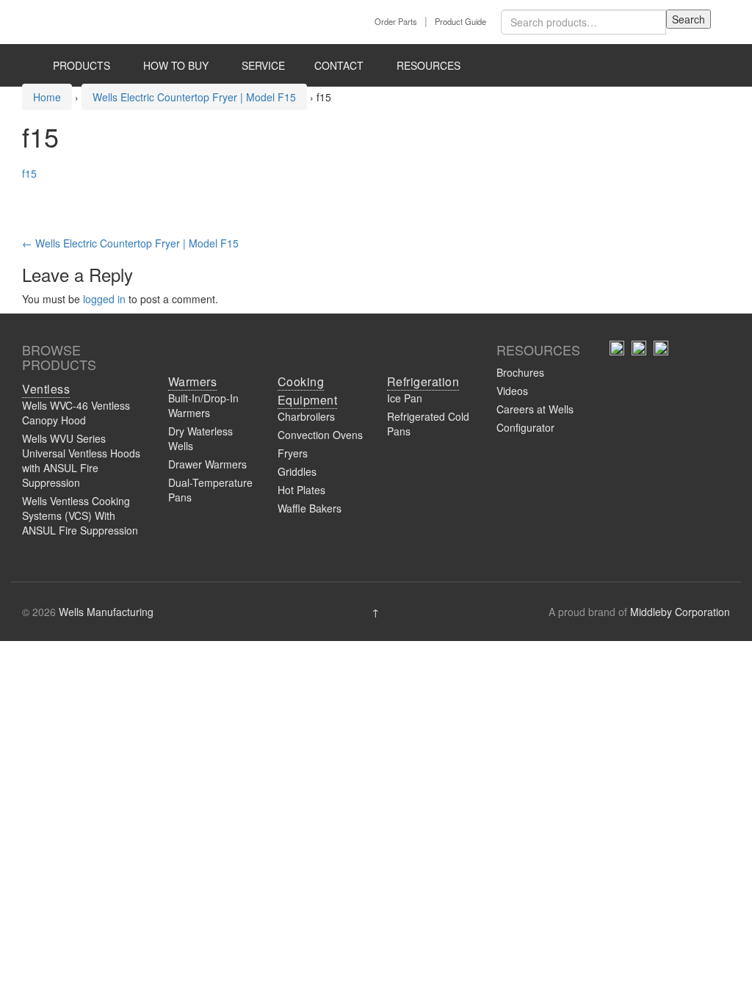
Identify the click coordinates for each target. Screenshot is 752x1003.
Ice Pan (404, 398)
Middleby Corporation (680, 611)
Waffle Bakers (309, 508)
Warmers (192, 381)
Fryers (293, 453)
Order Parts (396, 21)
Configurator (525, 427)
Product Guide (460, 21)
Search (688, 19)
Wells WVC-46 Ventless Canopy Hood (76, 412)
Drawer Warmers (207, 464)
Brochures (520, 372)
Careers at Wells (535, 409)
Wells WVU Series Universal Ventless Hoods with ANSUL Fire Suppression (81, 460)
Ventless (46, 388)
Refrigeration (423, 381)
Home (47, 97)
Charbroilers (306, 416)
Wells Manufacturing (106, 611)
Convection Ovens (320, 434)
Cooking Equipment (308, 390)
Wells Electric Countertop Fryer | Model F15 (194, 97)
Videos (512, 390)
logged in (104, 299)
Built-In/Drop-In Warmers (203, 405)
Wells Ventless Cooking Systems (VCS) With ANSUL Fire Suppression (80, 515)
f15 (29, 173)
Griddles (297, 471)
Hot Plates (301, 489)
